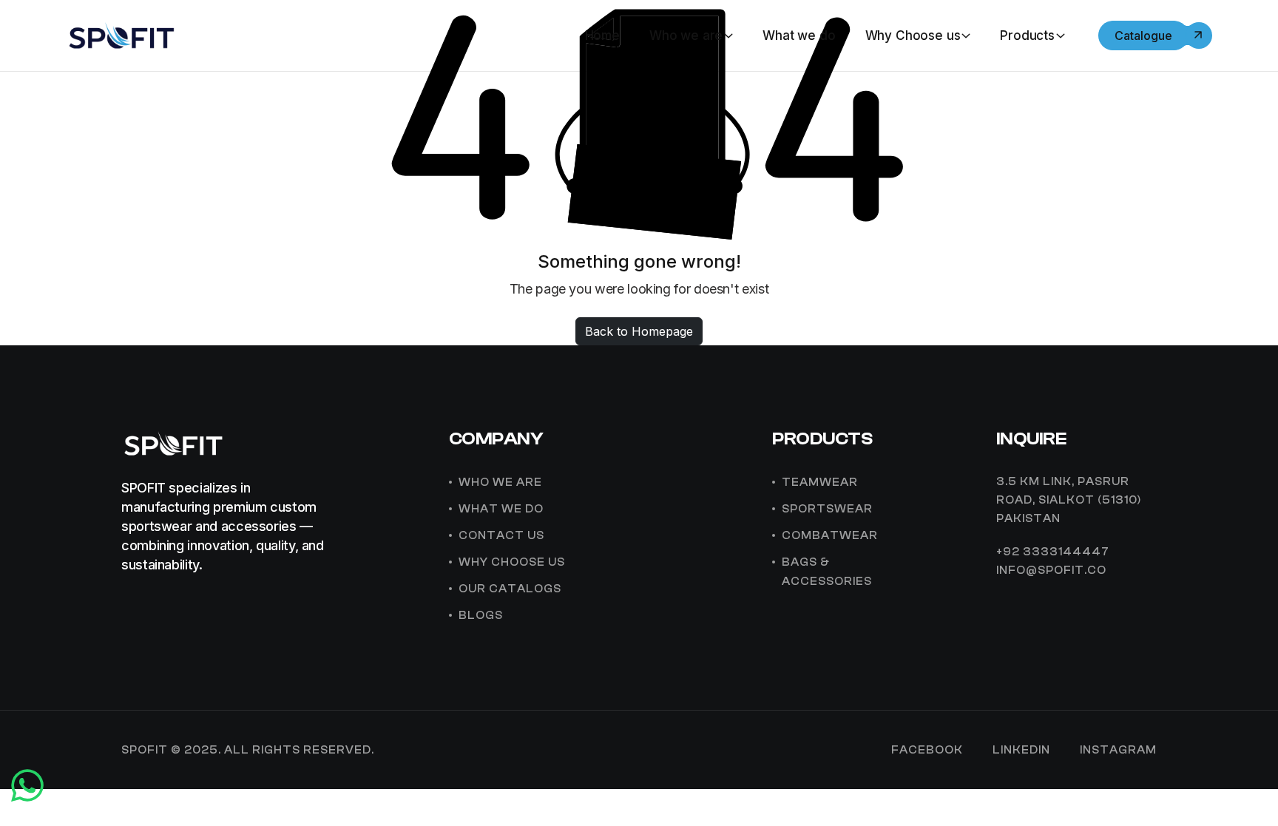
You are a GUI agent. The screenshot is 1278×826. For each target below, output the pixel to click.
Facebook (927, 750)
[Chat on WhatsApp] (27, 795)
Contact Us (501, 535)
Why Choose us (913, 35)
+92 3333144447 (1052, 552)
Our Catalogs (510, 589)
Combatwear (830, 535)
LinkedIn (1021, 750)
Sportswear (827, 509)
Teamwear (820, 482)
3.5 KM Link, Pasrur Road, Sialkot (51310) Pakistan (1068, 500)
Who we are (686, 35)
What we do (799, 35)
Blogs (481, 615)
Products (1027, 35)
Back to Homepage (639, 331)
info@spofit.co (1051, 570)
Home (602, 35)
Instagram (1118, 750)
